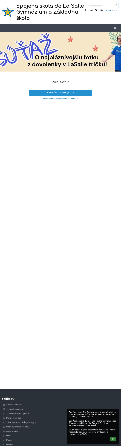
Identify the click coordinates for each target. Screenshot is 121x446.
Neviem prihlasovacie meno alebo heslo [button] (60, 98)
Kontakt (9, 440)
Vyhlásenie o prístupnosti (17, 413)
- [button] (92, 10)
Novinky (9, 444)
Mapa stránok (12, 431)
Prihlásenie (112, 10)
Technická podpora (14, 409)
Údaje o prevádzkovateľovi (17, 427)
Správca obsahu (13, 404)
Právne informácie (14, 418)
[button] (96, 10)
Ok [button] (113, 439)
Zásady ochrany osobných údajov (21, 422)
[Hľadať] (116, 5)
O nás (9, 436)
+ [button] (87, 10)
